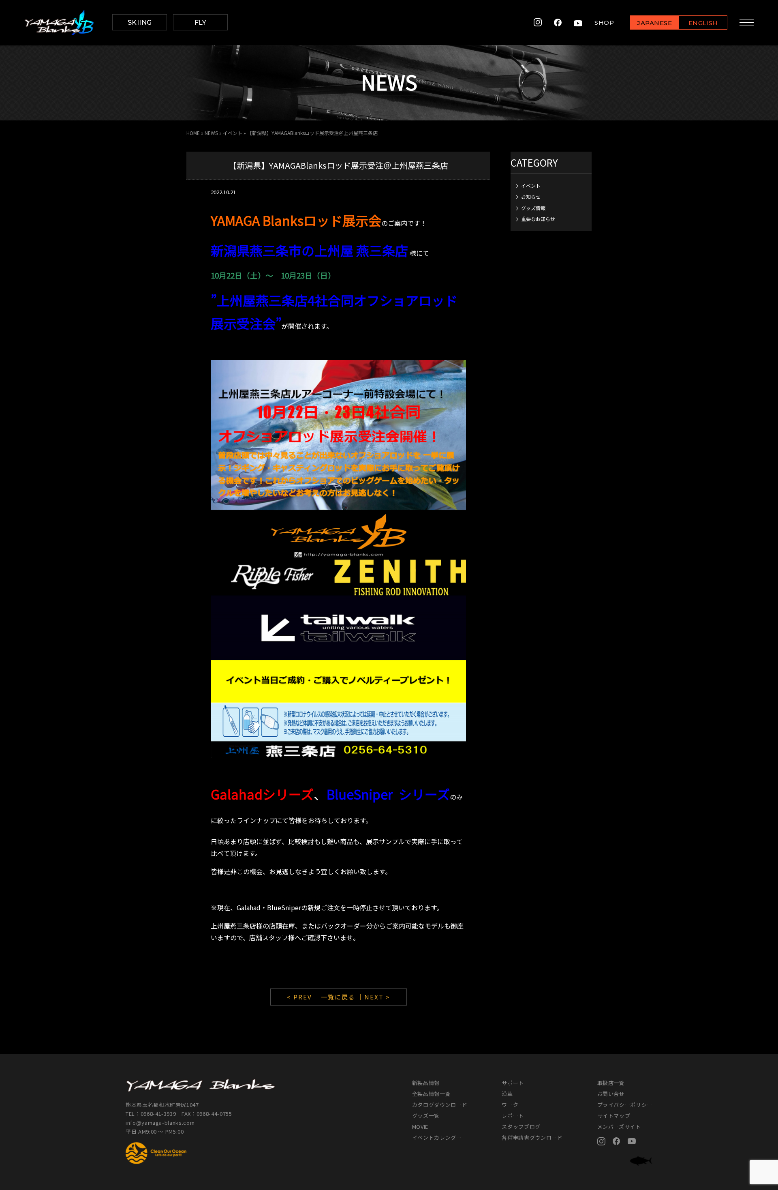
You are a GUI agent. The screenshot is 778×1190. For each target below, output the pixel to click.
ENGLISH (703, 23)
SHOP (604, 22)
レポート (513, 1115)
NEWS (211, 132)
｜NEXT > (373, 997)
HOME (193, 132)
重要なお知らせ (538, 218)
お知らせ (531, 196)
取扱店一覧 (611, 1083)
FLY (200, 22)
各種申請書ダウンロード (532, 1137)
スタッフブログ (521, 1126)
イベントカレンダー (437, 1137)
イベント (232, 132)
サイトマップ (614, 1115)
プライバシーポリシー (625, 1105)
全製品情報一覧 (431, 1094)
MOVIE (420, 1126)
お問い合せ (611, 1094)
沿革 (507, 1094)
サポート (513, 1083)
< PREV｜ (304, 997)
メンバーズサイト (619, 1126)
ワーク (510, 1105)
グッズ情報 (533, 207)
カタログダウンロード (440, 1105)
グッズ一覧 (426, 1115)
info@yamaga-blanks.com (160, 1122)
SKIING (140, 22)
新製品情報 (426, 1083)
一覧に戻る (338, 997)
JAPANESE (654, 23)
